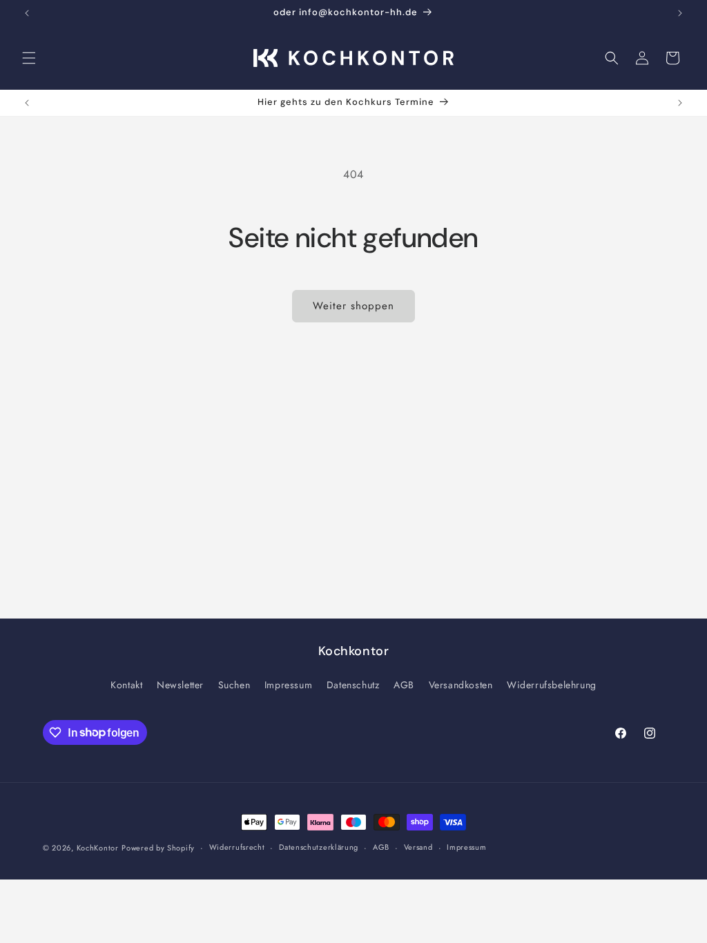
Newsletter (180, 685)
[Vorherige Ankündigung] (27, 13)
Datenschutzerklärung (318, 847)
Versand (418, 847)
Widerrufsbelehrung (552, 685)
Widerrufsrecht (237, 847)
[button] (29, 58)
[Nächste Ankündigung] (680, 13)
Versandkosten (461, 685)
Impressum (288, 685)
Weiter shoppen (353, 305)
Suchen (234, 685)
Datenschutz (353, 685)
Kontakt (126, 685)
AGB (404, 685)
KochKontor (98, 847)
